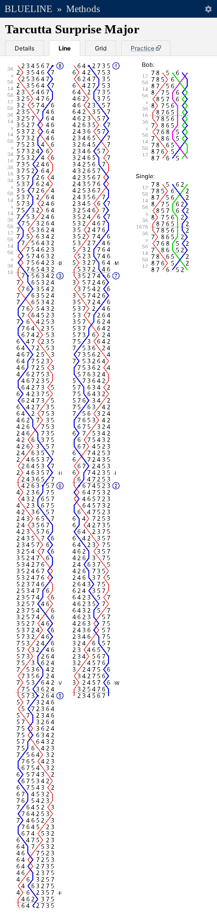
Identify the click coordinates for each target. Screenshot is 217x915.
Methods (83, 9)
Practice (142, 48)
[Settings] (208, 9)
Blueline (28, 9)
